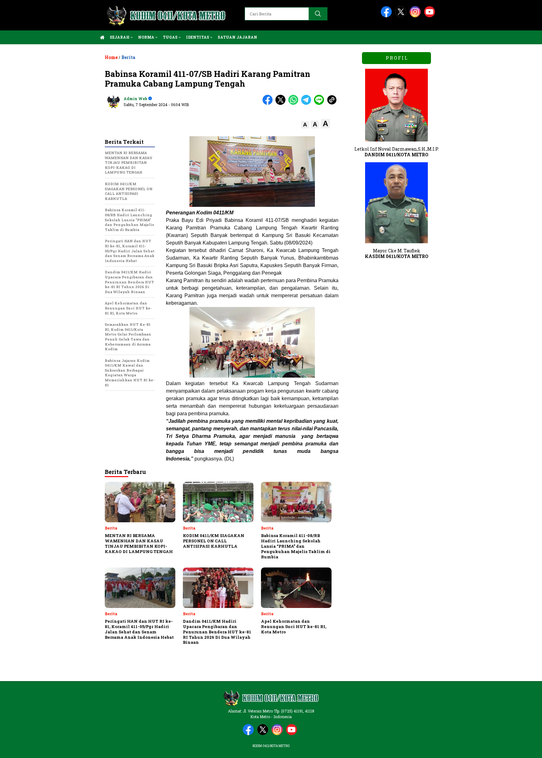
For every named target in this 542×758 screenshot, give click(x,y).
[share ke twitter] (281, 103)
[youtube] (430, 15)
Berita (128, 57)
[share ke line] (320, 103)
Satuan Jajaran (237, 37)
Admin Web (135, 98)
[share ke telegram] (307, 103)
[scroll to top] (520, 748)
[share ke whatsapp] (294, 103)
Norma (146, 37)
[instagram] (416, 15)
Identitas (198, 37)
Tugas (170, 37)
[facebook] (387, 15)
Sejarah (120, 37)
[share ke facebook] (269, 103)
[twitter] (401, 15)
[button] (305, 124)
